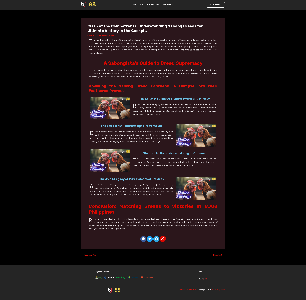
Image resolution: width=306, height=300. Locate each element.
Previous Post (89, 255)
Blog (142, 5)
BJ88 (134, 5)
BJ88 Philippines (218, 290)
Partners (167, 5)
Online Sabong (153, 5)
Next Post (218, 255)
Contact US (183, 290)
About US (192, 290)
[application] (172, 5)
